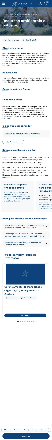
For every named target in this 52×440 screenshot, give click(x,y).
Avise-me (26, 436)
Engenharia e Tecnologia (27, 14)
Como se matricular (39, 430)
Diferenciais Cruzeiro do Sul (15, 430)
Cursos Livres (8, 14)
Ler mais (6, 65)
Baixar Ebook (15, 142)
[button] (26, 403)
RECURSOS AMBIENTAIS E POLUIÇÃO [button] (22, 134)
